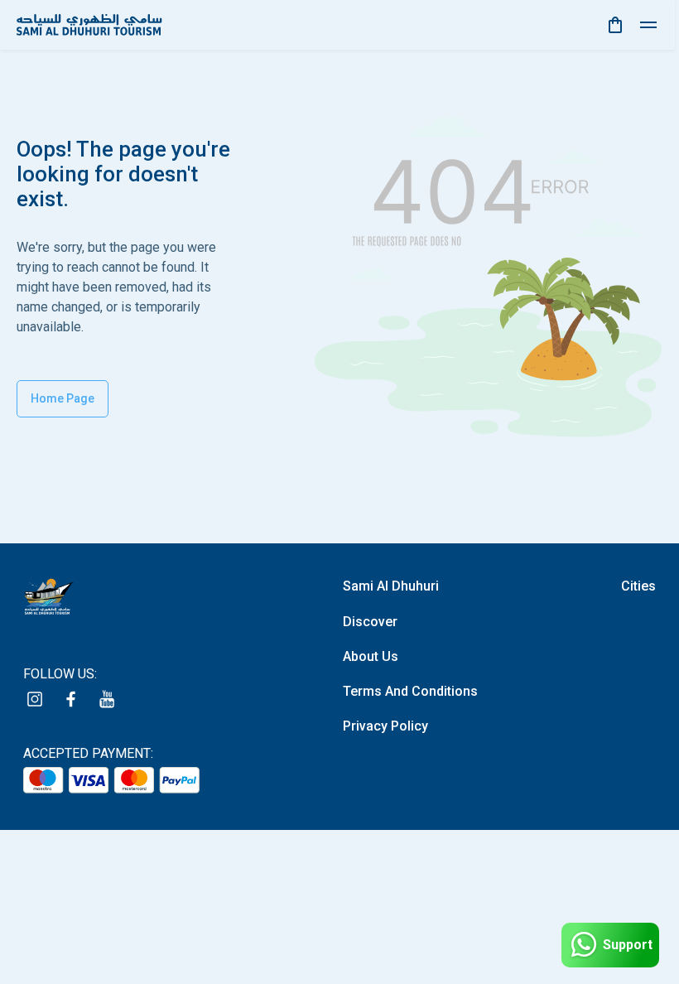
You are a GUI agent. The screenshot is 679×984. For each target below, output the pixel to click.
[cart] (615, 24)
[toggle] (648, 24)
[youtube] (107, 699)
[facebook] (71, 699)
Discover (370, 621)
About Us (370, 656)
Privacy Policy (385, 726)
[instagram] (34, 699)
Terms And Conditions (410, 691)
